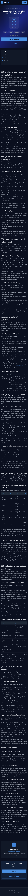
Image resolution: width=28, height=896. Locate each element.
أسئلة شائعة (6, 63)
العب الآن (24, 2)
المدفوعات (6, 60)
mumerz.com (19, 365)
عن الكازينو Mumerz (8, 54)
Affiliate (18, 892)
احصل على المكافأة (14, 876)
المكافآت (5, 57)
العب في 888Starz (14, 39)
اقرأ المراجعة (14, 44)
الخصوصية (13, 892)
